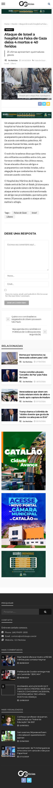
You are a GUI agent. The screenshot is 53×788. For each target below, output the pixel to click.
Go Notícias (13, 60)
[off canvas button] (3, 4)
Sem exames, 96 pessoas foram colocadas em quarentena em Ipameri (31, 735)
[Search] (49, 4)
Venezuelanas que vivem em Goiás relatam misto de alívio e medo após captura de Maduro (34, 394)
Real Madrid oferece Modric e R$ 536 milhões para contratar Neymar (34, 658)
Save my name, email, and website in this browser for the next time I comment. (26, 295)
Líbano (13, 63)
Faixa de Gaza (39, 60)
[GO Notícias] (26, 773)
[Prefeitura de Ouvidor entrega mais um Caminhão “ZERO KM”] (8, 675)
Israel (6, 63)
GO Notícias (20, 640)
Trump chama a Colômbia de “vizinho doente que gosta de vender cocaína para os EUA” (34, 414)
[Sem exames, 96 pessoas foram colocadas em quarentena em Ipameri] (8, 736)
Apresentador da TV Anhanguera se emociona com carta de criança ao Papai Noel (33, 750)
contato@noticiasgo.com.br (24, 636)
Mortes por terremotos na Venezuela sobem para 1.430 (33, 356)
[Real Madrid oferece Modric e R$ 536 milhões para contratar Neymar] (8, 661)
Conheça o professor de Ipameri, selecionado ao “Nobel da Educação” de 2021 (32, 719)
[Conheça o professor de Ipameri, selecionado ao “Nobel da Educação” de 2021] (8, 720)
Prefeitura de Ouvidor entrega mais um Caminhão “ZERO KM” (33, 672)
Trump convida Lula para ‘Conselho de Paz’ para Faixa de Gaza (33, 375)
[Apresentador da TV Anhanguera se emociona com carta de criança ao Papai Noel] (8, 752)
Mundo (9, 30)
